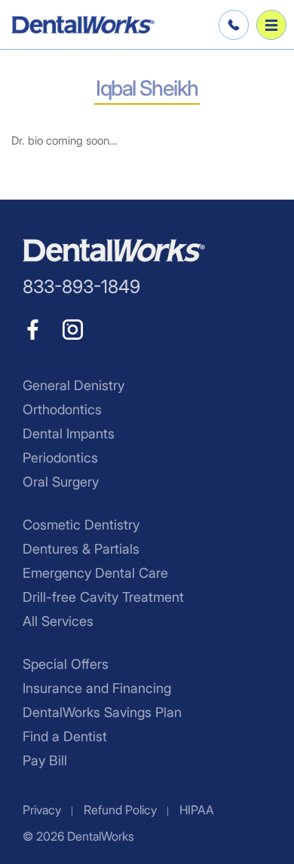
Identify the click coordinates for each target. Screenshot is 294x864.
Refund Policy (120, 809)
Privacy (42, 809)
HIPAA (196, 809)
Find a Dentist (65, 736)
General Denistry (73, 385)
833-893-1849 (231, 25)
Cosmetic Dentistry (81, 525)
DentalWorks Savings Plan (102, 712)
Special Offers (66, 664)
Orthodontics (62, 409)
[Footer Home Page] (114, 250)
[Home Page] (83, 25)
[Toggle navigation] (271, 25)
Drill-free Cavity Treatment (103, 597)
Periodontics (60, 458)
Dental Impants (69, 433)
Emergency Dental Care (95, 573)
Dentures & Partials (81, 549)
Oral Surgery (61, 482)
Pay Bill (45, 760)
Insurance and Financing (97, 688)
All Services (58, 621)
